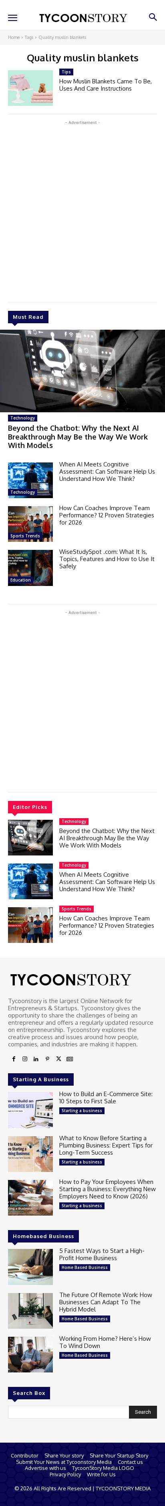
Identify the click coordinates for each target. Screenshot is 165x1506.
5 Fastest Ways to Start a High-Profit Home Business (102, 1254)
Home (14, 37)
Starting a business (82, 1110)
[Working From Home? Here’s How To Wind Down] (30, 1354)
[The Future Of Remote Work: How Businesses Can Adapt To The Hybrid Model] (30, 1311)
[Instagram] (24, 1059)
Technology (22, 418)
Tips (66, 72)
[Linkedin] (36, 1059)
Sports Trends (25, 536)
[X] (58, 1059)
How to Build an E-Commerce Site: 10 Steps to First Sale (106, 1097)
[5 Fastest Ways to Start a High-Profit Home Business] (30, 1267)
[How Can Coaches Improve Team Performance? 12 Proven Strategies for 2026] (30, 524)
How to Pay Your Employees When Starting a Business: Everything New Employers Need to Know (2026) (107, 1189)
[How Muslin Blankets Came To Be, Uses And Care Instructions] (30, 88)
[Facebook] (13, 1059)
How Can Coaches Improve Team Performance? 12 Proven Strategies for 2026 (106, 515)
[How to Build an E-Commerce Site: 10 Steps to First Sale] (30, 1110)
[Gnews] (69, 1059)
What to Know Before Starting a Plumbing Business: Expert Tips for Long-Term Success (106, 1145)
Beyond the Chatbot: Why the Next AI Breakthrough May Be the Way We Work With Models (78, 437)
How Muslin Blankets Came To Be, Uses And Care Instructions (105, 84)
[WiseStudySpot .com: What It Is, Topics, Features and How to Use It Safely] (30, 568)
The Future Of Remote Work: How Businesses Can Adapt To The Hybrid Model (105, 1302)
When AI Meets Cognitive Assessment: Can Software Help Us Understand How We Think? (107, 471)
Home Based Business (85, 1267)
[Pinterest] (47, 1059)
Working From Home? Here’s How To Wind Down (105, 1342)
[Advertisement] (82, 209)
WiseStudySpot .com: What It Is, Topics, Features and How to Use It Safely (107, 559)
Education (20, 580)
